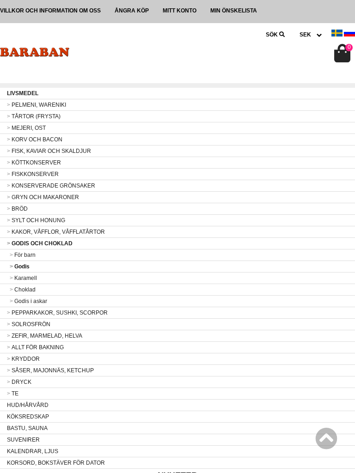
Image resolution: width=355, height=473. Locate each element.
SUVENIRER (23, 440)
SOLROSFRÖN (28, 324)
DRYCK (19, 382)
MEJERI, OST (26, 128)
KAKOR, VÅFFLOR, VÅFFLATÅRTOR (56, 232)
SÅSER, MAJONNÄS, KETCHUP (50, 370)
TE (12, 393)
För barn (23, 255)
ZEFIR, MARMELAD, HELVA (44, 336)
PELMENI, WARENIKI (36, 105)
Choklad (23, 289)
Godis (20, 266)
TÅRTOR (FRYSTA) (34, 116)
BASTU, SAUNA (27, 428)
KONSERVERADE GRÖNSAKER (51, 185)
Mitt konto (179, 10)
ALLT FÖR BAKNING (35, 347)
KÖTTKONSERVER (34, 162)
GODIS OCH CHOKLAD (40, 243)
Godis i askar (28, 301)
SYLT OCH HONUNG (36, 220)
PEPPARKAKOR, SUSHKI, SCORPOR (57, 312)
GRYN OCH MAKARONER (43, 197)
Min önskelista (233, 10)
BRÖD (17, 209)
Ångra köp (132, 10)
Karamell (23, 278)
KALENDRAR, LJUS (32, 451)
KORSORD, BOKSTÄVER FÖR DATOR (56, 463)
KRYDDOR (23, 359)
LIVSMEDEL (22, 93)
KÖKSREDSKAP (28, 416)
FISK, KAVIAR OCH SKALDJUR (49, 151)
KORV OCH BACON (34, 139)
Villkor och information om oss (50, 10)
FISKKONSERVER (33, 174)
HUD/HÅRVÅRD (28, 405)
